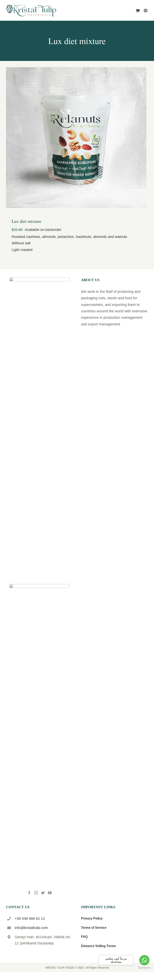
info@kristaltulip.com (31, 928)
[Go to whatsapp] (144, 960)
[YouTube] (50, 893)
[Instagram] (36, 893)
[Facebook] (29, 893)
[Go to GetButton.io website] (144, 968)
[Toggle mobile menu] (146, 10)
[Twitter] (43, 893)
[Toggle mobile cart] (138, 10)
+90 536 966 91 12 (30, 918)
